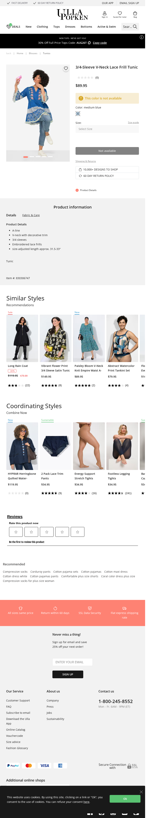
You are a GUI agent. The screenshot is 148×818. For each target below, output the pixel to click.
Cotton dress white (15, 576)
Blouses (33, 53)
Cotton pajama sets (65, 571)
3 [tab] (38, 157)
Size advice (13, 742)
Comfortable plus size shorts (79, 576)
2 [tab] (32, 157)
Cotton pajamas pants (44, 576)
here (86, 802)
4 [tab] (44, 157)
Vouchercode (14, 736)
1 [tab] (25, 157)
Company (53, 700)
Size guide (133, 122)
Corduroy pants (40, 571)
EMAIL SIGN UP (129, 3)
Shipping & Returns (86, 161)
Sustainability (55, 719)
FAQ (8, 706)
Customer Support (18, 700)
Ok (125, 799)
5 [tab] (50, 157)
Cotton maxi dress (116, 571)
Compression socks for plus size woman (28, 581)
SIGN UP (67, 674)
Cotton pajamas (91, 571)
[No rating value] (86, 77)
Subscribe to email (18, 713)
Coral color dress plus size (118, 576)
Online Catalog (15, 729)
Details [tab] (11, 215)
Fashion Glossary (17, 748)
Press (50, 706)
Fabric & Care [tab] (31, 215)
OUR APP (107, 3)
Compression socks (15, 571)
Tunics (46, 53)
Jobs (49, 713)
